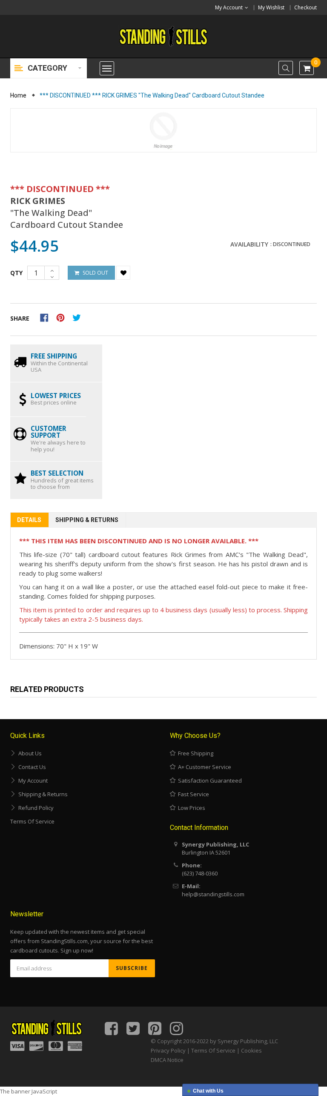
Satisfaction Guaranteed (208, 780)
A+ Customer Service (203, 767)
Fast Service (192, 794)
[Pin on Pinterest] (63, 317)
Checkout (305, 7)
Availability (249, 244)
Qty (16, 273)
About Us (29, 753)
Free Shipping (194, 753)
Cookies (251, 1050)
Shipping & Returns (86, 520)
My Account (32, 780)
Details (29, 520)
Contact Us (31, 767)
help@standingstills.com (213, 894)
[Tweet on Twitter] (78, 317)
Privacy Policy (168, 1050)
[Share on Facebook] (47, 317)
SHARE (19, 318)
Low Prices (190, 808)
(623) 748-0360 (200, 873)
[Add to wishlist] (123, 273)
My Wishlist (271, 7)
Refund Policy (35, 808)
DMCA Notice (167, 1060)
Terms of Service (32, 821)
